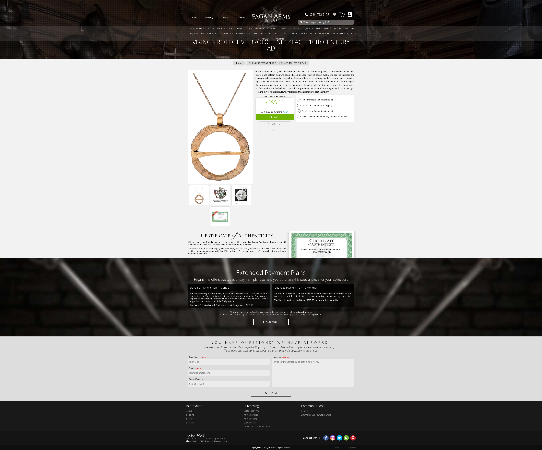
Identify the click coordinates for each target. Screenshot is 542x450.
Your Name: (197, 357)
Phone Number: (196, 379)
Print (275, 130)
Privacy (189, 418)
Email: (195, 368)
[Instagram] (332, 438)
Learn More (271, 322)
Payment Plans (250, 418)
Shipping (190, 414)
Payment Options (251, 414)
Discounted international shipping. (317, 105)
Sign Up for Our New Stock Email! (316, 414)
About (189, 411)
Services (190, 422)
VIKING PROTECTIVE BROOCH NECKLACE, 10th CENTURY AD (271, 45)
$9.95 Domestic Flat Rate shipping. (317, 99)
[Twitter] (339, 438)
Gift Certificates (250, 422)
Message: (281, 357)
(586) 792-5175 (319, 14)
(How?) (285, 112)
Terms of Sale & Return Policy (257, 426)
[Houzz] (346, 438)
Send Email (271, 393)
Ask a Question (275, 124)
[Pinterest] (353, 438)
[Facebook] (326, 438)
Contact (304, 411)
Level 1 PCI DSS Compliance (345, 447)
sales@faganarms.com (218, 441)
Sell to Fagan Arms (252, 411)
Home (239, 63)
